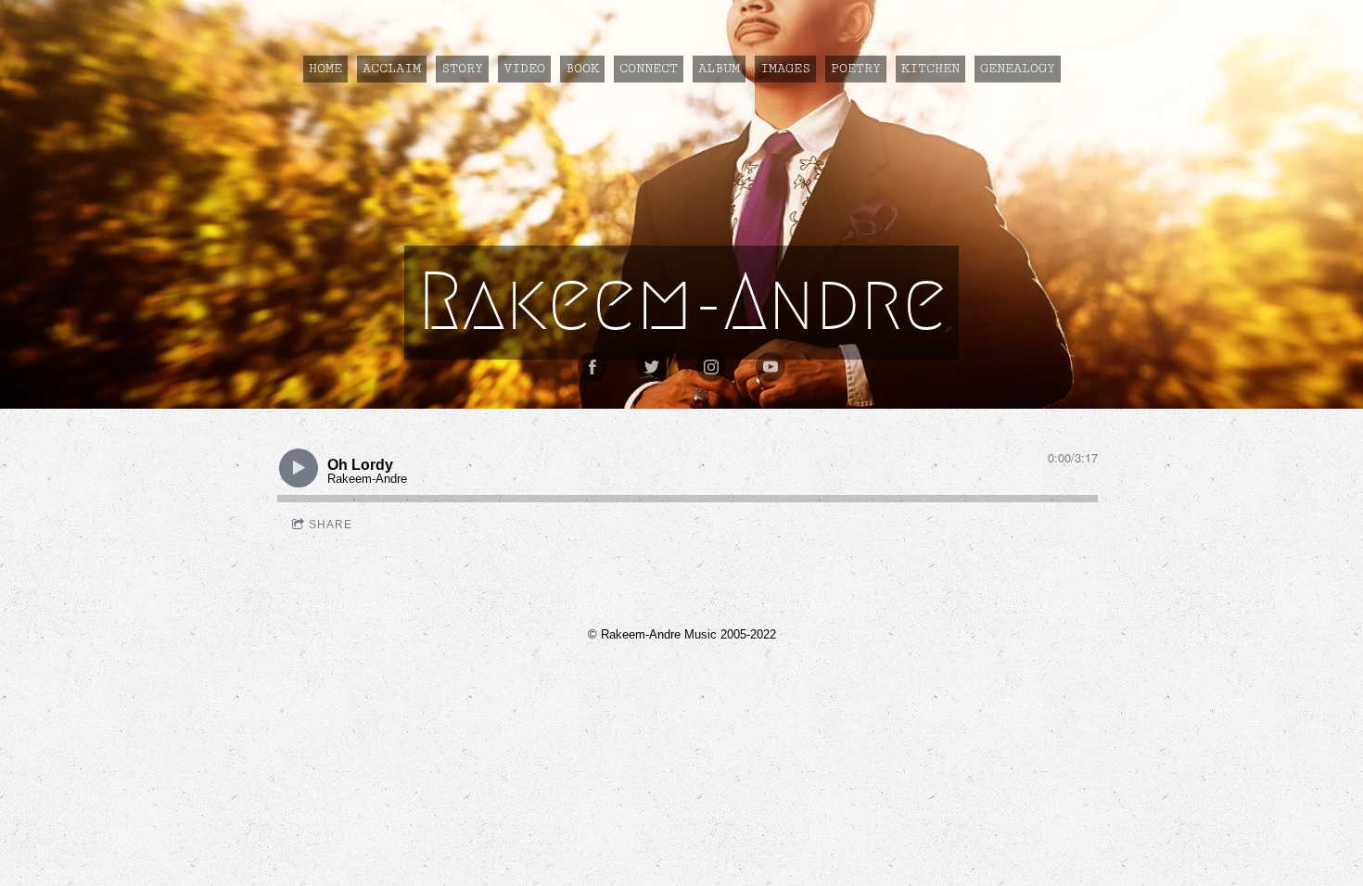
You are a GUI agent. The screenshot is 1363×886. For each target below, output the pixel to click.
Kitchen (930, 68)
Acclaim (392, 68)
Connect (648, 68)
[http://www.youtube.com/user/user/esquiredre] (770, 367)
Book (582, 68)
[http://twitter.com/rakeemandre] (652, 367)
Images (785, 68)
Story (462, 68)
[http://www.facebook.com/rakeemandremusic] (592, 367)
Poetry (856, 68)
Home (325, 68)
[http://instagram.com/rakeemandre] (711, 367)
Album (719, 68)
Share (330, 524)
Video (524, 68)
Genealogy (1017, 68)
